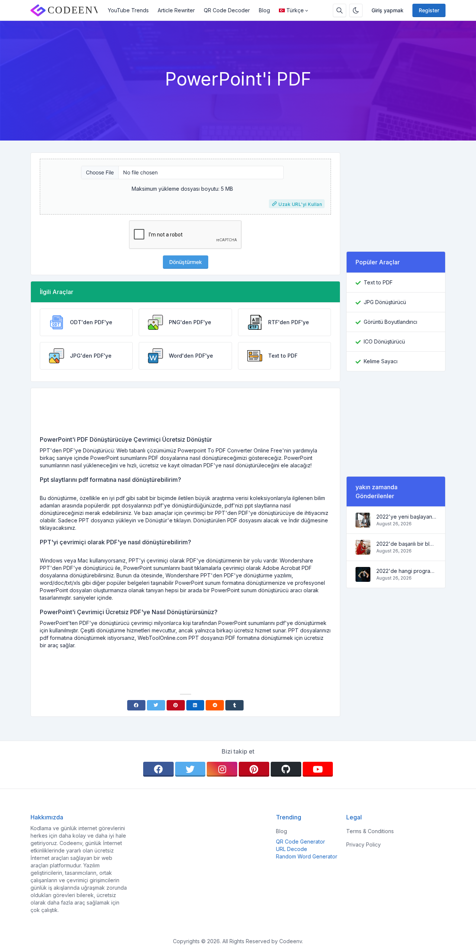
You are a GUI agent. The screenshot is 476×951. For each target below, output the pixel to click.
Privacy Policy (363, 844)
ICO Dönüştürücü (384, 341)
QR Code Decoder (227, 10)
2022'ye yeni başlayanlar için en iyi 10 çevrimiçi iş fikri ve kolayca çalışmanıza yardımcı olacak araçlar (406, 516)
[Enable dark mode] (356, 10)
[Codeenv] (66, 10)
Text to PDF (378, 282)
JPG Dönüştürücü (385, 302)
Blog (264, 10)
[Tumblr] (234, 705)
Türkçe (295, 10)
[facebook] (158, 769)
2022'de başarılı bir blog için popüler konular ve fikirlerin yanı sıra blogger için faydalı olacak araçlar (406, 544)
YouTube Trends (128, 10)
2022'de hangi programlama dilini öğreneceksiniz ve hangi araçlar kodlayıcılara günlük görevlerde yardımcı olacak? (406, 571)
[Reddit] (215, 705)
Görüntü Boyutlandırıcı (390, 322)
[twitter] (190, 769)
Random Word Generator (306, 856)
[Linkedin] (195, 705)
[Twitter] (156, 705)
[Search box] (339, 10)
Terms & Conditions (370, 831)
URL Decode (291, 849)
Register (429, 10)
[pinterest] (254, 769)
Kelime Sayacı (381, 361)
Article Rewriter (176, 10)
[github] (286, 769)
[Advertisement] (185, 414)
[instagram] (222, 769)
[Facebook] (136, 705)
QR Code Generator (300, 841)
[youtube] (318, 769)
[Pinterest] (176, 705)
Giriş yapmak (387, 10)
